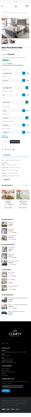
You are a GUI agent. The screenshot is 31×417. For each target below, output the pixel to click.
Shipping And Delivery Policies (8, 372)
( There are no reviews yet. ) (13, 50)
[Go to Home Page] (2, 11)
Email (13, 149)
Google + (11, 149)
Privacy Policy (5, 375)
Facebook (3, 149)
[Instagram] (17, 1)
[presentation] (3, 28)
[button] (23, 185)
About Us (4, 373)
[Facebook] (14, 1)
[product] (4, 224)
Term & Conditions (6, 368)
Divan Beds (9, 63)
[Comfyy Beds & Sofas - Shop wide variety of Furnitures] (15, 6)
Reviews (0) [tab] (7, 179)
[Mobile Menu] (3, 6)
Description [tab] (7, 155)
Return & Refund (5, 370)
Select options (8, 207)
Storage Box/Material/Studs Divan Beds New (12, 65)
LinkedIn (8, 149)
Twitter (5, 149)
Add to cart (15, 141)
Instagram (6, 343)
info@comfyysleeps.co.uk (7, 359)
